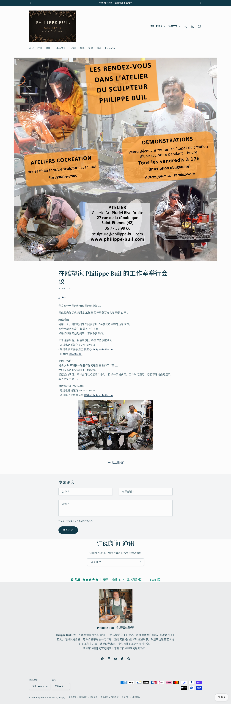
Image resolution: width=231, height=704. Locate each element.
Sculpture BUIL (42, 697)
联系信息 (136, 697)
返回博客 (118, 462)
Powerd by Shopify (57, 697)
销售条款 (115, 697)
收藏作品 (75, 639)
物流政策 (104, 697)
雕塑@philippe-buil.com (98, 349)
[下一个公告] (200, 3)
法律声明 (125, 697)
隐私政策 (83, 697)
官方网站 (106, 648)
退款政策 (72, 697)
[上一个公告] (30, 3)
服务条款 (93, 697)
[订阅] (140, 562)
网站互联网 (75, 354)
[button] (185, 26)
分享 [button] (64, 297)
